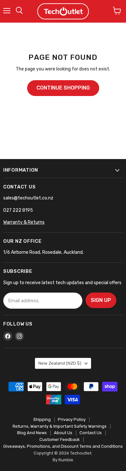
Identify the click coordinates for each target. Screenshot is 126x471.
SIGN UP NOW (31, 269)
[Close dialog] (122, 204)
